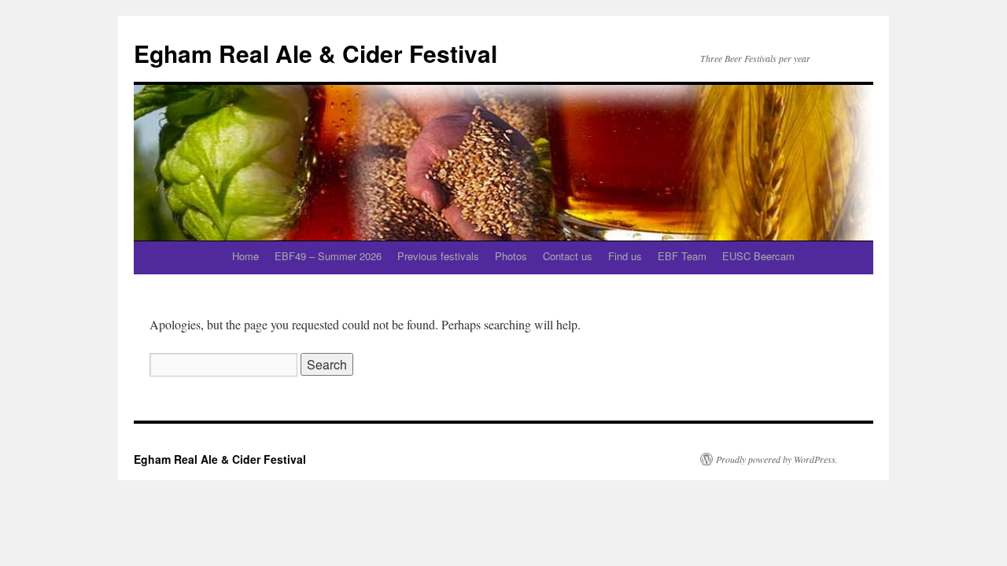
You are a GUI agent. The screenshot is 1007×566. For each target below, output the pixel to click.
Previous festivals (438, 255)
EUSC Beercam (758, 255)
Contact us (567, 255)
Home (245, 255)
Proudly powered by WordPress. (777, 459)
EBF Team (682, 255)
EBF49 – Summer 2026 (328, 255)
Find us (625, 255)
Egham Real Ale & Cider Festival (315, 53)
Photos (511, 255)
